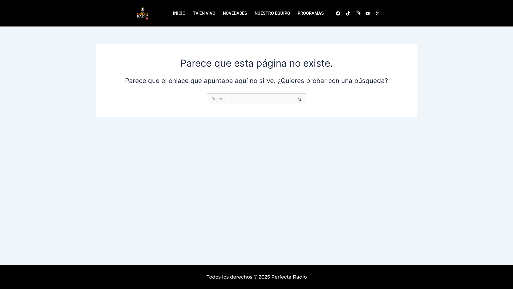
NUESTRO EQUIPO (272, 13)
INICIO (179, 13)
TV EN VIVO (204, 13)
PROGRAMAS (311, 13)
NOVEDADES (235, 13)
